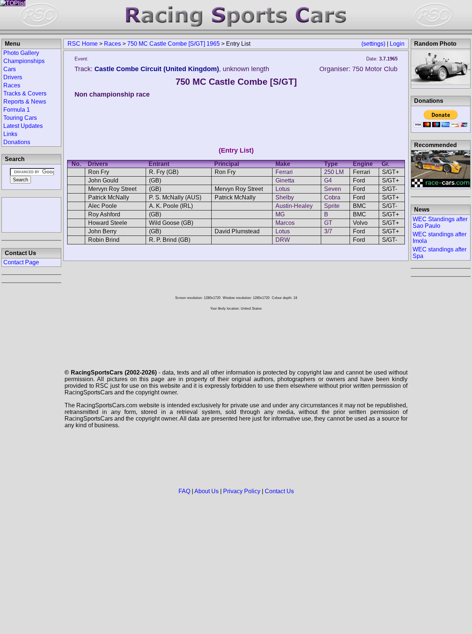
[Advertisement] (31, 214)
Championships (24, 61)
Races (112, 44)
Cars (9, 69)
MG (280, 214)
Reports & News (24, 101)
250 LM (334, 172)
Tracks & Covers (24, 93)
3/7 (328, 231)
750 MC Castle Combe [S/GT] (236, 82)
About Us (206, 491)
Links (10, 134)
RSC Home (82, 44)
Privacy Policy (241, 491)
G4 (328, 180)
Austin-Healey (294, 206)
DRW (282, 240)
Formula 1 (16, 110)
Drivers (12, 77)
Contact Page (21, 262)
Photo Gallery (21, 53)
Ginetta (284, 180)
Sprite (332, 206)
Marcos (285, 223)
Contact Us (279, 491)
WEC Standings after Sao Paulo (440, 222)
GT (328, 223)
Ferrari (284, 172)
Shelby (284, 197)
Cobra (332, 197)
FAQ (184, 491)
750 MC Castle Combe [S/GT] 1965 (173, 44)
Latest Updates (23, 126)
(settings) (373, 44)
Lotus (282, 189)
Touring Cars (20, 118)
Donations (16, 142)
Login (397, 44)
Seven (332, 189)
